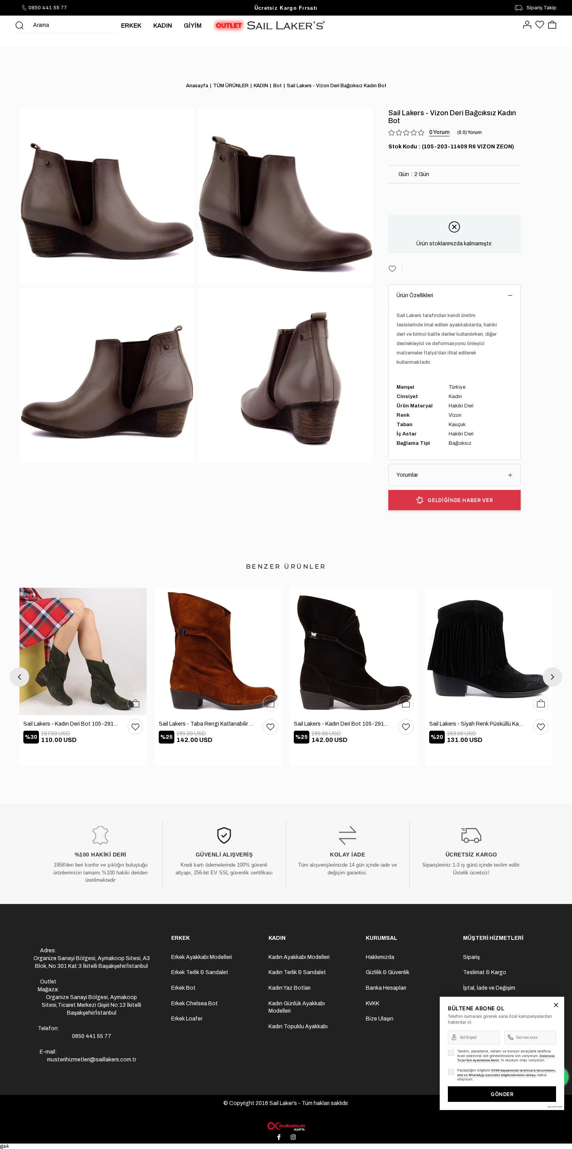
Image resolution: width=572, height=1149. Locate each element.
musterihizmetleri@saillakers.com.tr (91, 1060)
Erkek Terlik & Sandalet (199, 972)
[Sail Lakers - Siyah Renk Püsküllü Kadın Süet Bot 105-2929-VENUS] (489, 651)
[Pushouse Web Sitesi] (554, 1106)
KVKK (372, 1003)
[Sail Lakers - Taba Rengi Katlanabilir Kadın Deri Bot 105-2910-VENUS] (218, 651)
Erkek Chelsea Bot (194, 1003)
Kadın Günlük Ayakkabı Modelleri (296, 1007)
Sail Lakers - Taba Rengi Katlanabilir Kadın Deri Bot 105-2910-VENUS (207, 724)
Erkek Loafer (186, 1019)
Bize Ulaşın (379, 1019)
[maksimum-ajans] (286, 1126)
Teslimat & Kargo (484, 972)
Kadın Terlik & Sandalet (297, 972)
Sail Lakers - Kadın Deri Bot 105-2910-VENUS (71, 724)
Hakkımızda (380, 957)
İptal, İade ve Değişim (489, 988)
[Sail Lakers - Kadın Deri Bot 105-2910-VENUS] (83, 651)
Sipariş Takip (541, 8)
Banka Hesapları (386, 988)
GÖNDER (502, 1094)
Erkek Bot (183, 988)
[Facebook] (279, 1137)
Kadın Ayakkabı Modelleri (299, 957)
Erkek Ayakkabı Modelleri (201, 957)
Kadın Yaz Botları (289, 988)
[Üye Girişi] (527, 25)
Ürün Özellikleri (415, 295)
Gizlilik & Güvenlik (387, 972)
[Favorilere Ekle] (395, 269)
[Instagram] (293, 1137)
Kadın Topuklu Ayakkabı (298, 1026)
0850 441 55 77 (47, 8)
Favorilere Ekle (135, 727)
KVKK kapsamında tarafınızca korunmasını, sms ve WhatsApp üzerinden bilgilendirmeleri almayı (506, 1072)
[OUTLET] (228, 25)
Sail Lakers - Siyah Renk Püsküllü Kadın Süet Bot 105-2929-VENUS (477, 724)
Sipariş (471, 957)
